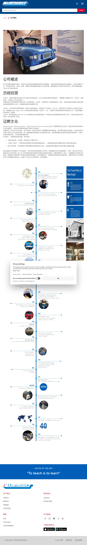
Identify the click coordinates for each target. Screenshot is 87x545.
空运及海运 (7, 522)
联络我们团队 (48, 501)
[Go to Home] (18, 488)
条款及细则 (78, 540)
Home (5, 18)
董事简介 (6, 501)
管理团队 (6, 505)
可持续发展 (7, 508)
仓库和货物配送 (8, 526)
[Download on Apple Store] (49, 530)
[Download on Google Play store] (61, 530)
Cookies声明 (59, 540)
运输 (4, 518)
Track (81, 10)
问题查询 (46, 498)
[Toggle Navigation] (82, 3)
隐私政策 (69, 540)
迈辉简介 (6, 498)
